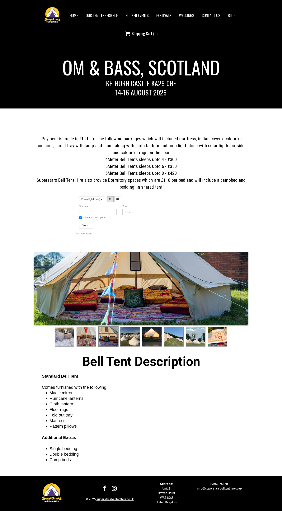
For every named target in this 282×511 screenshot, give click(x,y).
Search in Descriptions (95, 217)
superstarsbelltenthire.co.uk (115, 499)
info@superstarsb (209, 488)
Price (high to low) (91, 199)
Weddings (186, 15)
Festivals (163, 15)
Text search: (85, 206)
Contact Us (211, 15)
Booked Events (137, 15)
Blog (232, 15)
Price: (125, 206)
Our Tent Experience (102, 15)
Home (74, 15)
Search (86, 225)
